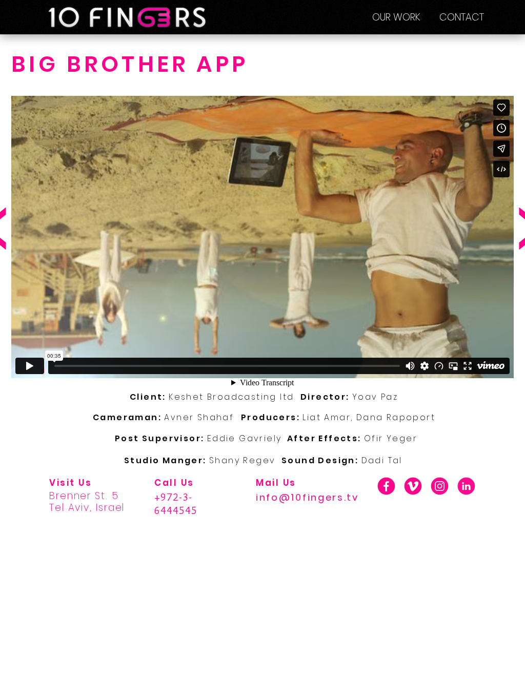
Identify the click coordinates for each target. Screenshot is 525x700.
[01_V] (413, 486)
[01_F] (386, 486)
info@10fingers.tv (307, 497)
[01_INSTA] (440, 486)
